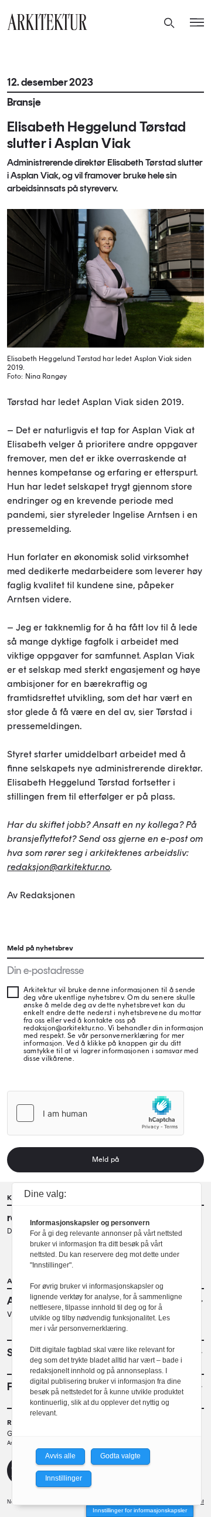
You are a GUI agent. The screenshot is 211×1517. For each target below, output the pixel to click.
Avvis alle (60, 1456)
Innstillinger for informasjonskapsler (140, 1510)
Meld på (105, 1159)
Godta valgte (120, 1456)
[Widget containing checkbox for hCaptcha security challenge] (95, 1113)
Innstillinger (63, 1478)
